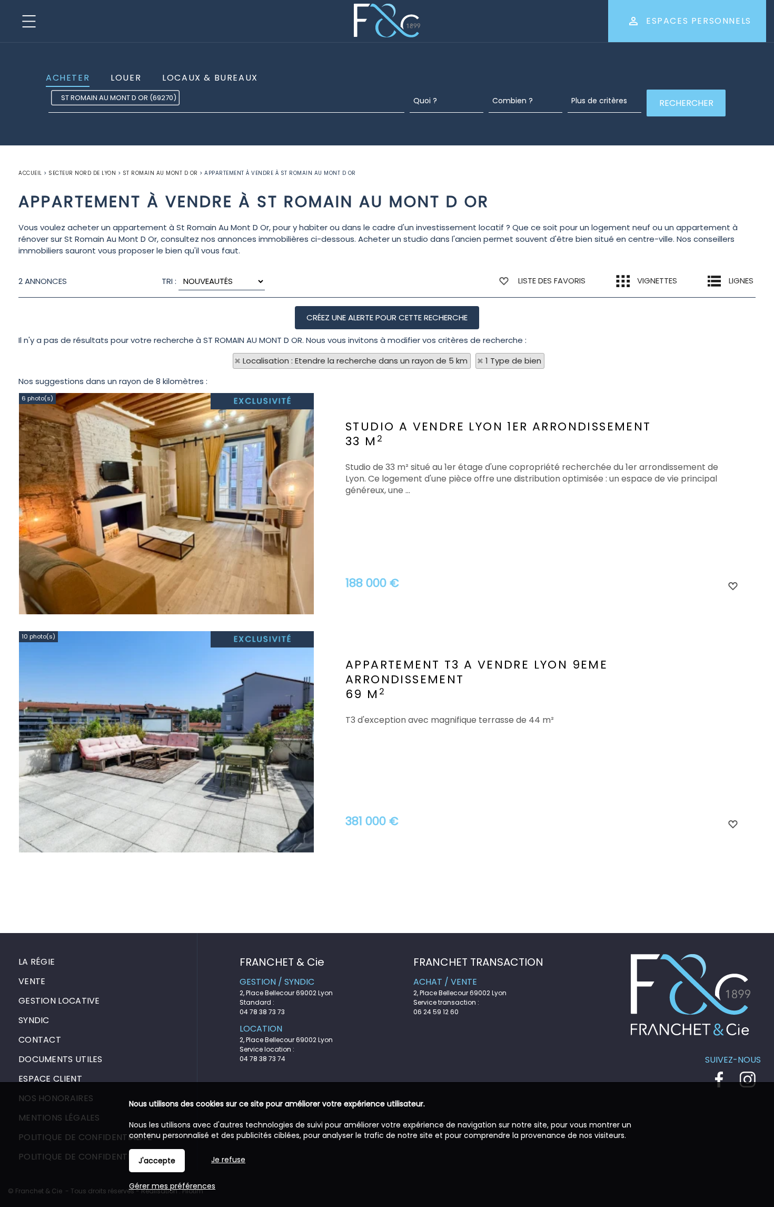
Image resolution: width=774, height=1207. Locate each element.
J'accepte (156, 1160)
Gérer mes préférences (172, 1186)
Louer (126, 78)
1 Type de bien (513, 360)
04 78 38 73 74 (262, 1058)
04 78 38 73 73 (262, 1011)
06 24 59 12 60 (436, 1011)
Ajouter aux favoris (732, 585)
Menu (29, 21)
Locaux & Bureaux (210, 78)
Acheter (68, 78)
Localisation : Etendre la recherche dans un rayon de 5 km (355, 360)
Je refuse (228, 1159)
